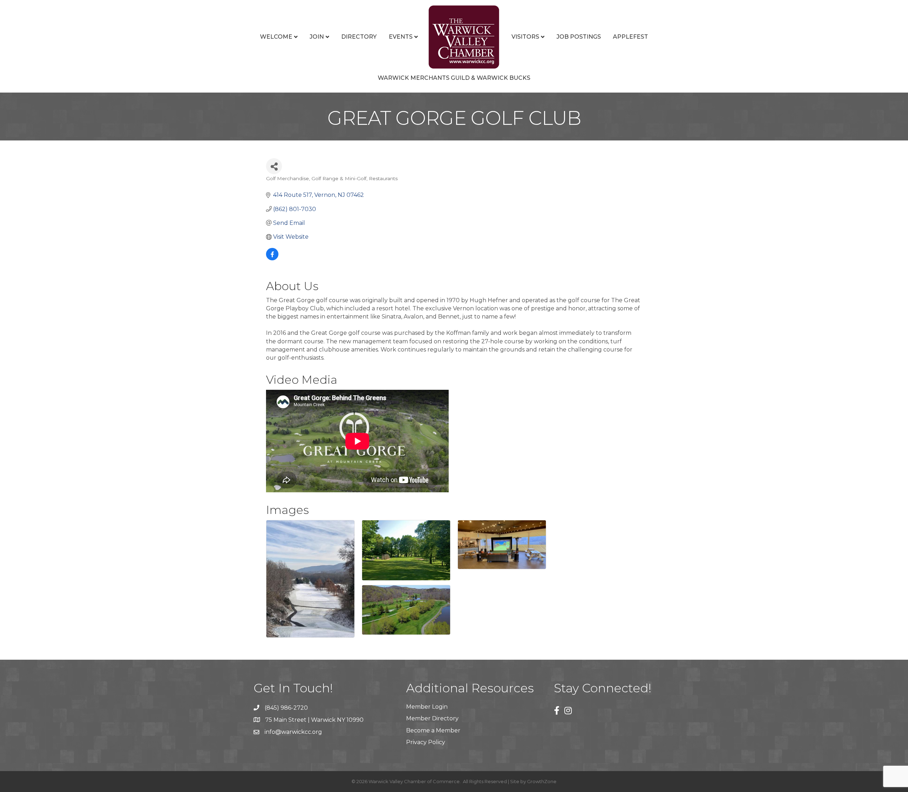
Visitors (525, 36)
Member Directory (432, 718)
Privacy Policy (425, 742)
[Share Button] (274, 166)
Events (401, 36)
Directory (359, 36)
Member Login (427, 706)
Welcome (276, 36)
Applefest (630, 36)
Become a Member (433, 730)
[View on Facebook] (272, 258)
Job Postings (579, 36)
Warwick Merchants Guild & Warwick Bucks (454, 77)
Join (317, 36)
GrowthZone (542, 781)
